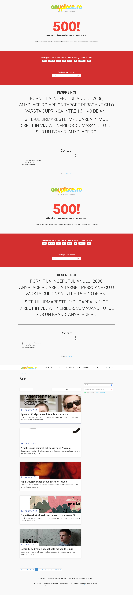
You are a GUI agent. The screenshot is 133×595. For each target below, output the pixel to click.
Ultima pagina (57, 569)
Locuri (58, 60)
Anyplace (66, 7)
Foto (64, 60)
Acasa (44, 60)
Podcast (69, 60)
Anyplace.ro (69, 173)
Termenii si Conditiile (101, 392)
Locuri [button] (57, 368)
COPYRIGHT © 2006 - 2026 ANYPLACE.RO (82, 578)
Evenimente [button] (48, 368)
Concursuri (82, 60)
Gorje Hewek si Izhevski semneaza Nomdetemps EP (48, 515)
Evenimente (51, 60)
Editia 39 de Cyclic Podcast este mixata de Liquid (47, 549)
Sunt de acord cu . (96, 392)
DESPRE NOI (41, 578)
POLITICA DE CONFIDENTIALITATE (57, 578)
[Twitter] (75, 157)
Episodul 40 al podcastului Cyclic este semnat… (46, 414)
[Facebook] (75, 154)
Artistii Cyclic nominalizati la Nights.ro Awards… (46, 448)
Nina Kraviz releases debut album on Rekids (44, 481)
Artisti (89, 60)
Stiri (75, 60)
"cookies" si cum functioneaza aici (84, 585)
